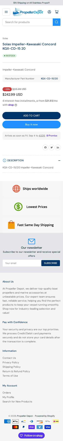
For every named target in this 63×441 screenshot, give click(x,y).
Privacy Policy (11, 362)
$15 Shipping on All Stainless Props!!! (31, 2)
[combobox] (31, 22)
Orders (7, 392)
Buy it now (31, 124)
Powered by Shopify (45, 415)
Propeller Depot (25, 415)
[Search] (56, 22)
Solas (5, 38)
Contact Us (9, 358)
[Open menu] (6, 12)
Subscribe (50, 263)
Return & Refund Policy (16, 371)
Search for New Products (17, 401)
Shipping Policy (11, 367)
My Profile (8, 397)
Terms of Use (10, 375)
